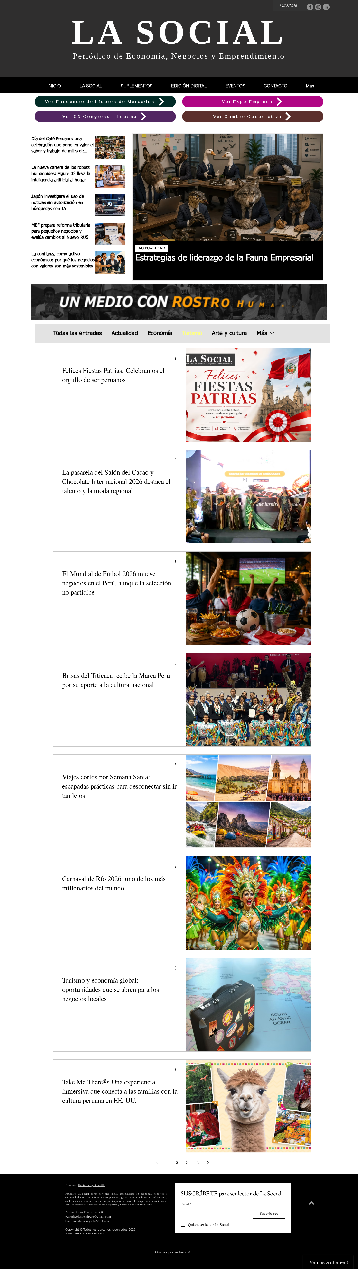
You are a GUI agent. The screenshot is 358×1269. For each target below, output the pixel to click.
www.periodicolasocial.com (84, 1233)
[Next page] (207, 1162)
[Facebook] (310, 7)
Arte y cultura (229, 333)
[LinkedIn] (326, 7)
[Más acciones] (177, 358)
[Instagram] (318, 7)
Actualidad (125, 333)
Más (262, 333)
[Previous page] (156, 1162)
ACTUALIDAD (151, 248)
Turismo (192, 333)
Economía (160, 333)
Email (186, 1204)
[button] (142, 85)
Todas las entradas (77, 333)
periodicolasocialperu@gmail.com (88, 1216)
